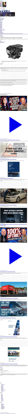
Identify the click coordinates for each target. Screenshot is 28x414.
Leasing (1, 23)
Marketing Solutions (3, 407)
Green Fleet (1, 22)
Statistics (6, 33)
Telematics (1, 30)
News (2, 33)
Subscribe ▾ (1, 1)
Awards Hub (17, 33)
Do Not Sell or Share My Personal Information (11, 413)
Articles (4, 0)
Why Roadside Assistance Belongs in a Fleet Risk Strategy (8, 159)
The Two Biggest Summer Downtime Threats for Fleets (8, 317)
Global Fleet (1, 21)
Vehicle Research (1, 32)
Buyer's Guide (21, 33)
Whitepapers (11, 33)
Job (18, 33)
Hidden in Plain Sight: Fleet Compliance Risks (6, 178)
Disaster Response (1, 18)
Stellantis (7, 93)
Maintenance (1, 24)
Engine (8, 93)
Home (0, 36)
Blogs (4, 33)
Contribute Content (3, 408)
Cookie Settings (3, 406)
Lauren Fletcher (4, 158)
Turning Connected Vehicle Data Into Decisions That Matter (8, 336)
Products (7, 33)
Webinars (13, 33)
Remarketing (1, 27)
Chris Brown (4, 270)
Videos (5, 0)
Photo (8, 33)
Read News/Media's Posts (2, 42)
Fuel (1, 385)
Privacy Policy (1, 413)
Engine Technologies (3, 93)
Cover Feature (2, 0)
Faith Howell (4, 316)
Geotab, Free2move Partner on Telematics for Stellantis (6, 85)
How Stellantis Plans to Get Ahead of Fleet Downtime (7, 271)
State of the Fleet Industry (2, 29)
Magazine (3, 33)
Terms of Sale (6, 413)
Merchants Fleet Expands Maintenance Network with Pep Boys (9, 298)
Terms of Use (4, 413)
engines (5, 93)
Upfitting (1, 31)
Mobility (1, 25)
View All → (1, 367)
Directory (19, 33)
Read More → (1, 142)
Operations (1, 26)
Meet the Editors (2, 404)
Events (1, 405)
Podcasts (15, 33)
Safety (0, 28)
